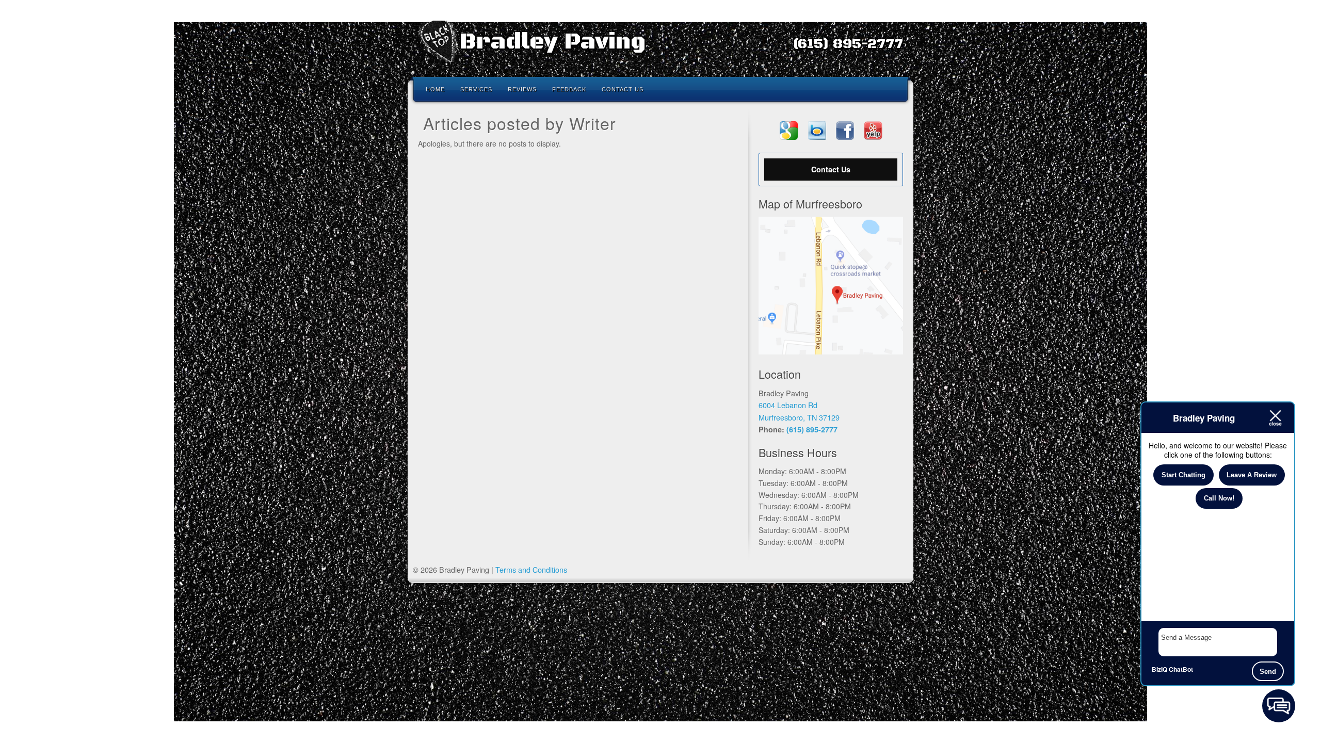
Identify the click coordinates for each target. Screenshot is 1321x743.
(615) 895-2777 (848, 44)
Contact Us (622, 89)
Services (476, 89)
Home (435, 89)
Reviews (522, 89)
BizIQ (1159, 669)
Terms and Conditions (531, 569)
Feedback (569, 89)
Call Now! (1219, 498)
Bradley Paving (552, 41)
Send (1268, 671)
